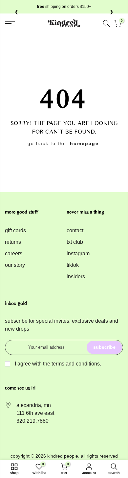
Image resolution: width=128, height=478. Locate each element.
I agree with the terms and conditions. (57, 363)
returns (13, 242)
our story (15, 265)
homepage (84, 143)
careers (13, 253)
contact (75, 230)
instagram (78, 253)
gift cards (15, 230)
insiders (76, 276)
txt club (75, 242)
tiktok (73, 265)
